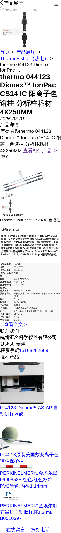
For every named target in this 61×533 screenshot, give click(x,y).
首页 (4, 52)
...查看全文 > (13, 324)
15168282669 (33, 350)
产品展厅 (25, 52)
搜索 (35, 10)
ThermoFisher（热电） (24, 58)
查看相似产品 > (40, 150)
